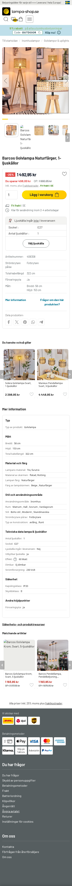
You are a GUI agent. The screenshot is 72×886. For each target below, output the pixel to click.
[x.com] (16, 322)
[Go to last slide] (2, 374)
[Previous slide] (4, 137)
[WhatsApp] (33, 322)
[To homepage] (20, 11)
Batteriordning (11, 795)
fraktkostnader (53, 703)
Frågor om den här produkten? (52, 302)
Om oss (7, 857)
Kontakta (8, 846)
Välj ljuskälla (36, 243)
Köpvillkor (8, 801)
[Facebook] (8, 322)
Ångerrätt (8, 806)
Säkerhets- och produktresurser (23, 624)
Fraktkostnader (31, 185)
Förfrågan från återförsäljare (20, 851)
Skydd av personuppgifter (19, 780)
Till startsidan (10, 40)
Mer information (15, 300)
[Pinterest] (25, 322)
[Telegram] (41, 322)
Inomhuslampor (31, 40)
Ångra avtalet (11, 811)
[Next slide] (67, 137)
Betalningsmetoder (15, 785)
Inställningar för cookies (17, 821)
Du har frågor (10, 775)
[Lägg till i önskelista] (64, 174)
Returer (7, 816)
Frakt (5, 790)
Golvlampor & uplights (56, 40)
